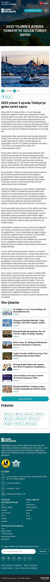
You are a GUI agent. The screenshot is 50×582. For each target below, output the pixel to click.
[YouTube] (19, 558)
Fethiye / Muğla (6, 507)
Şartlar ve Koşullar (30, 565)
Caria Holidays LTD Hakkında (11, 565)
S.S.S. (28, 516)
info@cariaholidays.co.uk (16, 494)
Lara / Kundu (6, 513)
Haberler (29, 510)
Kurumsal (35, 419)
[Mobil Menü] (46, 10)
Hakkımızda (30, 505)
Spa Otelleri (5, 539)
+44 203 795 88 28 (13, 483)
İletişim (29, 518)
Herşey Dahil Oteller (8, 536)
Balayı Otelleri (6, 531)
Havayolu (32, 424)
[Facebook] (3, 558)
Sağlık (9, 424)
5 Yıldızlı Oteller (6, 534)
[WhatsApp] (25, 558)
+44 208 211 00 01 (13, 488)
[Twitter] (9, 558)
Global (20, 424)
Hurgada (4, 521)
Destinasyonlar (31, 507)
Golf (19, 414)
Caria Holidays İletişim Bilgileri (26, 568)
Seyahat (10, 419)
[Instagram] (14, 558)
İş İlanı (9, 414)
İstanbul (4, 510)
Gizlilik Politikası (7, 568)
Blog (28, 513)
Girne (3, 516)
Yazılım (30, 414)
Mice (40, 414)
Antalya (4, 518)
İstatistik (8, 97)
